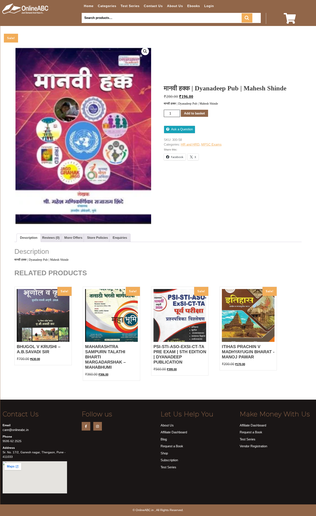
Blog (164, 439)
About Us (175, 6)
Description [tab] (28, 237)
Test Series (130, 6)
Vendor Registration (253, 446)
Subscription (169, 460)
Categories (107, 6)
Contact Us (153, 6)
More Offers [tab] (73, 237)
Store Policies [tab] (97, 237)
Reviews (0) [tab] (51, 237)
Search (247, 18)
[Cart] (290, 21)
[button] (145, 51)
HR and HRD (190, 144)
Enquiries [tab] (120, 237)
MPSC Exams (211, 144)
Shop (164, 453)
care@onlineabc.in (16, 430)
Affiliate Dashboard (174, 432)
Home (89, 6)
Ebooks (193, 6)
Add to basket (194, 113)
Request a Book (172, 446)
